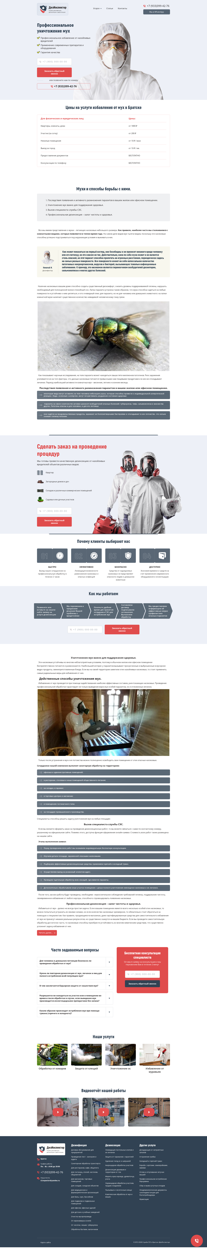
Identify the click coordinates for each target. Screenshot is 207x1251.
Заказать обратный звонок (54, 72)
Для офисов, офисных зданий (83, 1208)
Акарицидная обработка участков (119, 1165)
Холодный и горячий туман (150, 1161)
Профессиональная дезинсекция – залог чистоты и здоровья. (80, 214)
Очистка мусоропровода (81, 1216)
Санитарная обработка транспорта (85, 1163)
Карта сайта (46, 1242)
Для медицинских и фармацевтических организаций (84, 1191)
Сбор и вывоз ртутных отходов (152, 1186)
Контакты (122, 8)
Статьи (109, 8)
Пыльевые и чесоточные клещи (118, 1190)
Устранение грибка (147, 1157)
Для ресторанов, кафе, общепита (85, 1168)
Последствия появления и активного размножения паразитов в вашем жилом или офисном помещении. (103, 200)
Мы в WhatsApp (156, 12)
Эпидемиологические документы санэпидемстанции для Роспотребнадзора (153, 1192)
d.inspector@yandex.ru (50, 1180)
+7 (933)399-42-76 (158, 6)
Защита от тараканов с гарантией (119, 1157)
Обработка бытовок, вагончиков (84, 1229)
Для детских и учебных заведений (85, 1212)
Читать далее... (46, 932)
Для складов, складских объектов (84, 1186)
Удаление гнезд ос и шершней (118, 1161)
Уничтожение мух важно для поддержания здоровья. (76, 205)
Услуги (96, 8)
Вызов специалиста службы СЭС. (65, 209)
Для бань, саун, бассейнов (82, 1197)
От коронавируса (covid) (81, 1221)
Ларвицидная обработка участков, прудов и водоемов (119, 1184)
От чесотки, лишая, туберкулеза (84, 1225)
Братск (44, 1159)
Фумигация (144, 1199)
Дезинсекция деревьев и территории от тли (115, 1170)
